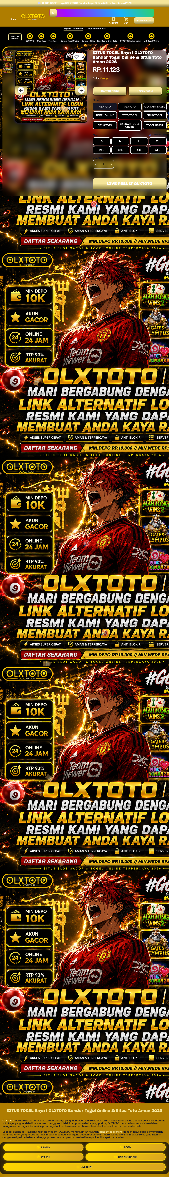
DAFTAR (45, 1157)
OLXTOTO (8, 1120)
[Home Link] (32, 17)
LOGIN (127, 1147)
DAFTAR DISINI (110, 91)
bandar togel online (111, 1131)
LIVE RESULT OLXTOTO (129, 183)
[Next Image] (81, 90)
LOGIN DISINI (145, 91)
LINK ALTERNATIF (127, 1157)
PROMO (45, 1147)
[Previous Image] (21, 90)
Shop (13, 19)
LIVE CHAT (87, 1167)
